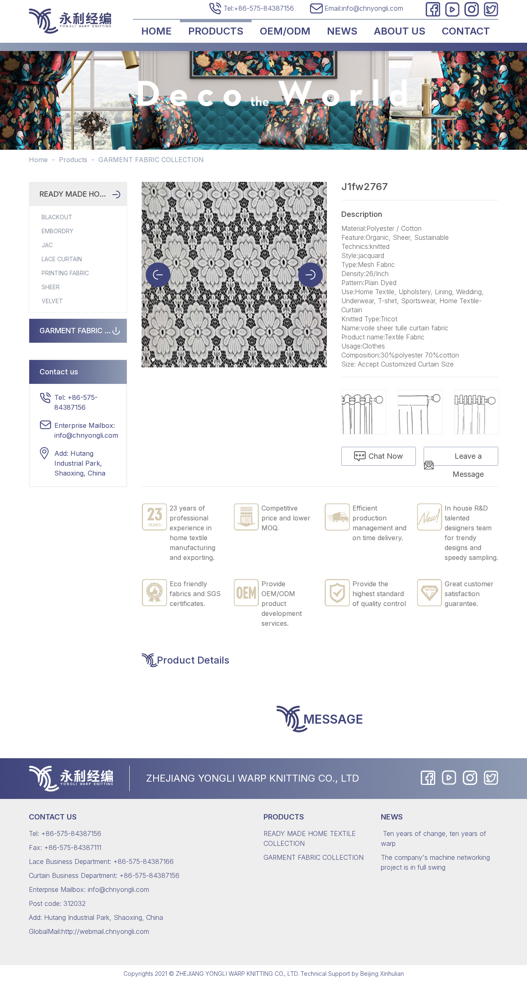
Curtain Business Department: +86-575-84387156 (104, 875)
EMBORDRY (57, 231)
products (215, 31)
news (342, 31)
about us (399, 31)
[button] (153, 359)
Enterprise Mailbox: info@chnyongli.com (89, 889)
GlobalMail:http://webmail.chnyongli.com (89, 931)
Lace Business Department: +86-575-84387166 (101, 861)
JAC (47, 244)
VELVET (52, 300)
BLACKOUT (57, 217)
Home (156, 31)
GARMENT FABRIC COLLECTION (151, 160)
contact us (53, 817)
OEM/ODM (285, 31)
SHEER (51, 286)
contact (466, 31)
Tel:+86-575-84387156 (259, 8)
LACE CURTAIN (62, 258)
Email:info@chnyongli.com (363, 8)
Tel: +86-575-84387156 (65, 833)
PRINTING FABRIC (65, 272)
